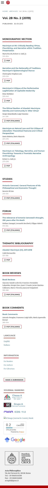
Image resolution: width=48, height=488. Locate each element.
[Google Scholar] (15, 442)
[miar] (15, 413)
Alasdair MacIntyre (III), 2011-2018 (17, 250)
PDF (8, 61)
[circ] (15, 406)
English (7, 341)
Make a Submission (14, 380)
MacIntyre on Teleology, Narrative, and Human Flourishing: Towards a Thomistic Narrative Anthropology (23, 153)
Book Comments (10, 314)
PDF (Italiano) (13, 121)
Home (5, 11)
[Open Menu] (2, 2)
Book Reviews (8, 280)
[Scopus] (15, 433)
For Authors (8, 365)
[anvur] (13, 399)
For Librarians (9, 369)
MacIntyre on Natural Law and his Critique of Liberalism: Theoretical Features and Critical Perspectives (22, 130)
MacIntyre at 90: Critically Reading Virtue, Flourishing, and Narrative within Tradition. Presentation (22, 48)
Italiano (7, 345)
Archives (13, 11)
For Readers (8, 361)
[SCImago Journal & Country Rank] (18, 418)
